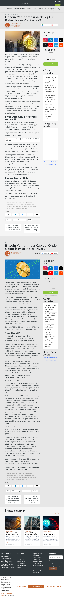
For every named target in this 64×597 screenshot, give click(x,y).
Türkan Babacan (17, 23)
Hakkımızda (20, 556)
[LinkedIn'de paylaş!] (15, 214)
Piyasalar (16, 8)
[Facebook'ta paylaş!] (23, 214)
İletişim (19, 567)
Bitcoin (8, 220)
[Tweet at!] (8, 214)
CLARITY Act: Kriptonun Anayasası (49, 116)
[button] (55, 513)
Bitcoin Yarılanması (20, 220)
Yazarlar (40, 8)
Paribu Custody (36, 559)
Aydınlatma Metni (58, 563)
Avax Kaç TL (36, 572)
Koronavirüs (26, 491)
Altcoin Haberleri (37, 567)
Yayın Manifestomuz (22, 559)
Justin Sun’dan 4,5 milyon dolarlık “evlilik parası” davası (50, 80)
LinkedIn (50, 40)
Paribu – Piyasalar (37, 557)
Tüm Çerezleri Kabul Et (36, 586)
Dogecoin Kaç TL (37, 570)
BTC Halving (16, 491)
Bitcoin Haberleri (10, 243)
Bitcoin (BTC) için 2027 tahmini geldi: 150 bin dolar (22, 139)
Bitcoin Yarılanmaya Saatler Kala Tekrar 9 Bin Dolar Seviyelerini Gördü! (31, 228)
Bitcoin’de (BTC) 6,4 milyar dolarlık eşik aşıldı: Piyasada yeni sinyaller (50, 89)
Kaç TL (29, 8)
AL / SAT (58, 4)
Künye (18, 558)
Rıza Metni (60, 565)
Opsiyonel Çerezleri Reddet (53, 586)
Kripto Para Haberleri (11, 14)
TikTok (61, 40)
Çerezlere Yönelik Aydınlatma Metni (6, 593)
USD (53, 59)
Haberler (9, 8)
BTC (29, 220)
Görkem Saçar (9, 542)
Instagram (45, 40)
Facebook (56, 40)
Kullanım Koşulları (21, 561)
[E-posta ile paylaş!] (37, 214)
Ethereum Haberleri (38, 565)
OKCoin (35, 491)
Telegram (56, 45)
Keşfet (34, 8)
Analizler (22, 8)
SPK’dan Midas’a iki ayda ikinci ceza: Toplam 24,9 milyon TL (50, 98)
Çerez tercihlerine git (22, 586)
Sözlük (47, 8)
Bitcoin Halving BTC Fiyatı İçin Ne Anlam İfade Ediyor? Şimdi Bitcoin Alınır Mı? (13, 499)
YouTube (51, 45)
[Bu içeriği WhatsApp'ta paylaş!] (30, 214)
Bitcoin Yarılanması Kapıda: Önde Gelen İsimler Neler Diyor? (13, 227)
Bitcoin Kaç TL (36, 568)
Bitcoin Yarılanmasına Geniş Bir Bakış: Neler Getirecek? (31, 499)
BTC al (51, 64)
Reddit (61, 45)
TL (50, 59)
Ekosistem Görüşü (53, 9)
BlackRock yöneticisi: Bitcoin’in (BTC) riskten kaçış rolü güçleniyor (50, 107)
